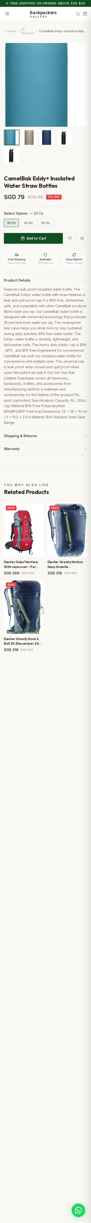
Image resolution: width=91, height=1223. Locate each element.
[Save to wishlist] (70, 238)
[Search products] (78, 14)
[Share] (82, 238)
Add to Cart (36, 238)
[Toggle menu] (7, 13)
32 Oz (45, 223)
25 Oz (28, 223)
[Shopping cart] (85, 14)
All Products (27, 31)
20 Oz (11, 223)
